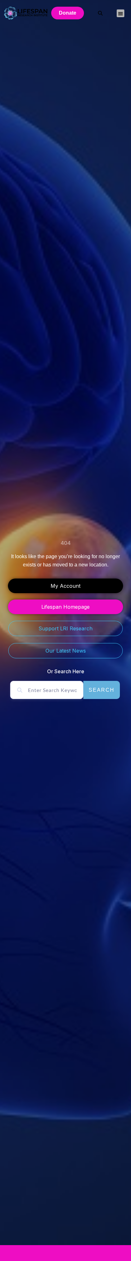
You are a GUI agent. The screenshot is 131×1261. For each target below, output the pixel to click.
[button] (120, 13)
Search (101, 690)
